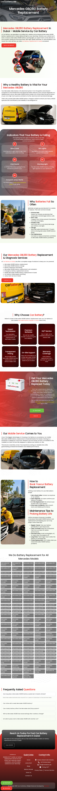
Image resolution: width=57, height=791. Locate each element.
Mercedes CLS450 (49, 586)
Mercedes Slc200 (27, 661)
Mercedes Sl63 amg (5, 661)
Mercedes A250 (39, 563)
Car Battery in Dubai (9, 261)
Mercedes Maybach (38, 634)
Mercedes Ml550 (4, 644)
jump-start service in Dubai (17, 183)
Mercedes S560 (28, 651)
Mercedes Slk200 (4, 666)
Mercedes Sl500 (28, 658)
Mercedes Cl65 (16, 576)
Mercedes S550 (5, 651)
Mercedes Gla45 (15, 620)
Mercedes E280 (5, 600)
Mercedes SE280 (6, 654)
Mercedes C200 (28, 568)
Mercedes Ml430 (38, 639)
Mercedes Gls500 (4, 634)
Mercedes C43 (5, 573)
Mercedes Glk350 (15, 629)
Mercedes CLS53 (17, 590)
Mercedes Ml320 (6, 638)
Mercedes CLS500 (4, 591)
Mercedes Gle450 (38, 625)
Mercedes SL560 (51, 658)
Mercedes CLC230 (15, 581)
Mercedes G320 (28, 608)
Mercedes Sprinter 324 (27, 676)
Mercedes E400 (17, 605)
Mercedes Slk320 (49, 666)
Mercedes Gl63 (39, 614)
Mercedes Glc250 (38, 620)
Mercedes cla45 (51, 576)
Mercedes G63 (5, 611)
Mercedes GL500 (27, 615)
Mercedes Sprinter (15, 676)
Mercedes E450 (28, 605)
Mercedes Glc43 (6, 624)
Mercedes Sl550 (39, 658)
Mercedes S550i (17, 651)
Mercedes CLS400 (38, 586)
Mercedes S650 (50, 651)
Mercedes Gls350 (27, 629)
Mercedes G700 (39, 611)
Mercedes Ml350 (17, 638)
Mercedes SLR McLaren (5, 564)
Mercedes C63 (28, 573)
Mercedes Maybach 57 (50, 634)
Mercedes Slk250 (27, 666)
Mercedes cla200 (27, 576)
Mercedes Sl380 (5, 658)
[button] (55, 2)
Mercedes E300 (16, 600)
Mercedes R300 (16, 643)
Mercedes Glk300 (4, 629)
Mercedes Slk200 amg (15, 666)
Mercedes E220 (16, 595)
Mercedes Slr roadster (27, 671)
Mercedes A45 (5, 568)
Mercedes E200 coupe (5, 596)
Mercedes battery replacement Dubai (44, 402)
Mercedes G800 (51, 611)
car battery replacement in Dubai (32, 41)
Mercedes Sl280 (28, 654)
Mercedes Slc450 (49, 661)
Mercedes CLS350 (27, 586)
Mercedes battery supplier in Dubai (28, 320)
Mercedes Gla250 (4, 620)
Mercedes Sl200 (17, 654)
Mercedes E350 (39, 600)
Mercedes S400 (17, 648)
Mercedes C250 (39, 568)
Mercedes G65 (16, 611)
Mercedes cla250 (38, 576)
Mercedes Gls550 (15, 634)
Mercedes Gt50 (28, 634)
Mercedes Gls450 (49, 629)
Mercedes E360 (5, 605)
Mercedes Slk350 (4, 671)
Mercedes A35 (50, 563)
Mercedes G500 (51, 608)
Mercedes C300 (50, 568)
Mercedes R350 (28, 643)
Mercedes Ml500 (49, 639)
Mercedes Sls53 (5, 675)
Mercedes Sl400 (17, 658)
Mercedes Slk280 (38, 666)
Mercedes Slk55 (17, 670)
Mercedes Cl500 (40, 573)
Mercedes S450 (28, 648)
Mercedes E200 (50, 590)
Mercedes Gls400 (38, 629)
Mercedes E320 (28, 600)
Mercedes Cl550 (51, 573)
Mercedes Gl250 (6, 614)
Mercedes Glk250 (49, 625)
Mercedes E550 (5, 608)
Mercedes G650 (28, 611)
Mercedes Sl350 (51, 654)
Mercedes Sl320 (39, 654)
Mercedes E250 (39, 595)
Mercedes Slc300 (38, 661)
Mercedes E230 (28, 595)
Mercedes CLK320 (38, 581)
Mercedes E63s (16, 608)
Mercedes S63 (39, 651)
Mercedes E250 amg (50, 596)
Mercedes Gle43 (28, 624)
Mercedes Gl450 (15, 615)
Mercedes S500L (51, 648)
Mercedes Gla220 (49, 615)
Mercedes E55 (50, 605)
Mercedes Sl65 (16, 661)
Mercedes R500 (39, 643)
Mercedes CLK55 (4, 586)
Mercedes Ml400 (27, 639)
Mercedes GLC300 (49, 620)
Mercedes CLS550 (27, 591)
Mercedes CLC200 (4, 581)
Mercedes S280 (50, 643)
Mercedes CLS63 (40, 590)
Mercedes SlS (50, 670)
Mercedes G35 (39, 608)
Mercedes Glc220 (27, 620)
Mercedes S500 (39, 648)
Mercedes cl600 (6, 576)
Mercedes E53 (39, 605)
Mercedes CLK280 (27, 581)
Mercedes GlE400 (15, 625)
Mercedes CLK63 (15, 586)
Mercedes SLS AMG (16, 564)
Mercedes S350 (5, 648)
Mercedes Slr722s (38, 671)
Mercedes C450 (17, 573)
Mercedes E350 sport (50, 601)
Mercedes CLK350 (49, 581)
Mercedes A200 (28, 563)
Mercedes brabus (15, 568)
